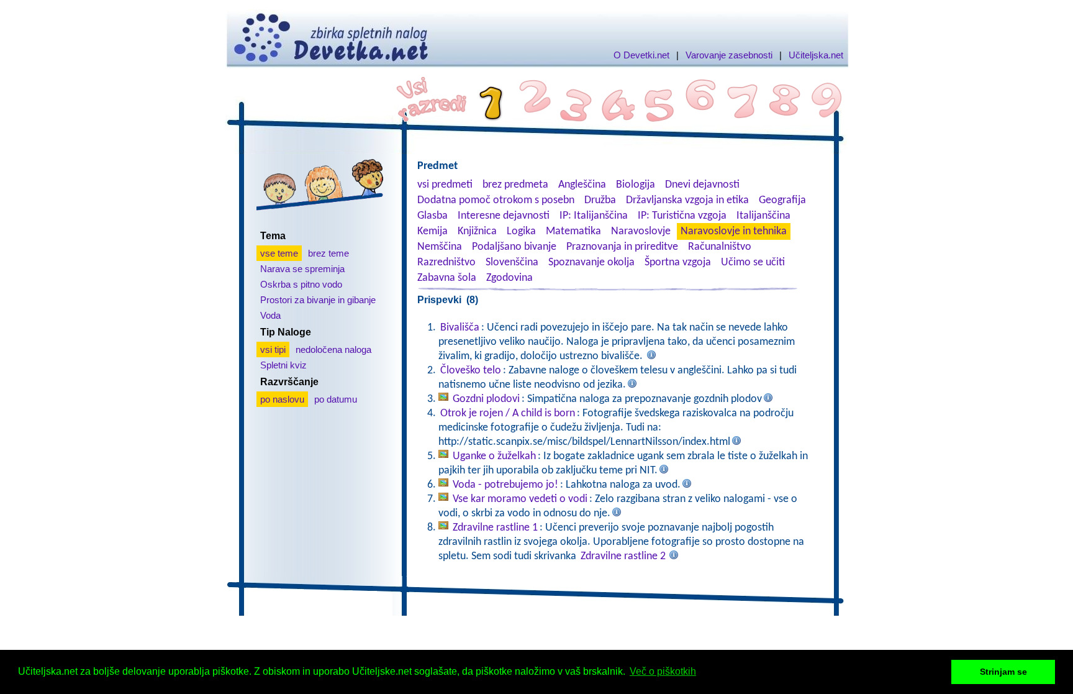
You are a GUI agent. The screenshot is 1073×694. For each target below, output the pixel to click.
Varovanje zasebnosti (729, 55)
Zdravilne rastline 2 (623, 556)
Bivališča (459, 328)
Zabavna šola (446, 278)
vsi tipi (273, 349)
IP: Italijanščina (593, 216)
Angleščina (582, 185)
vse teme (279, 253)
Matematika (573, 231)
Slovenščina (512, 262)
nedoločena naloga (333, 349)
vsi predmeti (445, 185)
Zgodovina (509, 278)
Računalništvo (719, 247)
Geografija (782, 200)
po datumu (335, 399)
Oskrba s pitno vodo (301, 284)
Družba (600, 200)
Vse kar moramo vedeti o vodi (520, 499)
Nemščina (439, 247)
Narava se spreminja (302, 268)
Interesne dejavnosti (504, 216)
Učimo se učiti (753, 262)
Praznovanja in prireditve (622, 247)
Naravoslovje (641, 231)
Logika (521, 231)
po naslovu (282, 399)
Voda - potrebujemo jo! (505, 485)
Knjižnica (477, 231)
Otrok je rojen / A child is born (507, 413)
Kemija (432, 231)
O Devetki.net (641, 55)
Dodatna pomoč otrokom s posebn (495, 200)
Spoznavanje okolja (591, 262)
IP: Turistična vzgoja (682, 216)
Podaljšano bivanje (514, 247)
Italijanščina (763, 216)
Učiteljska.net (816, 55)
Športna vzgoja (678, 262)
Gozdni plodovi (486, 399)
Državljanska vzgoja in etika (687, 200)
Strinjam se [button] (1003, 672)
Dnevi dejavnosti (702, 185)
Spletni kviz (283, 365)
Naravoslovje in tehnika (734, 231)
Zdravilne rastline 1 (495, 528)
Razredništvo (446, 262)
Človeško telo (470, 371)
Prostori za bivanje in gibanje (318, 299)
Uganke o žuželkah (494, 456)
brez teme (328, 253)
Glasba (432, 216)
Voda (270, 315)
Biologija (635, 185)
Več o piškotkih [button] (663, 671)
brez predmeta (515, 185)
